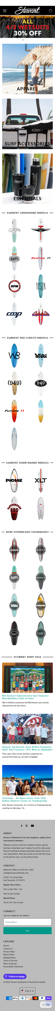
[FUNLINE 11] (15, 412)
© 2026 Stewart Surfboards (15, 982)
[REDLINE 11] (41, 259)
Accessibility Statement (13, 966)
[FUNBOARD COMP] (15, 440)
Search (6, 945)
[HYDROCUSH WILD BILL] (41, 634)
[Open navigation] (5, 10)
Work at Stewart (10, 963)
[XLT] (41, 481)
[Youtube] (32, 825)
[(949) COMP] (41, 384)
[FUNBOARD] (41, 412)
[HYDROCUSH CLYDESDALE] (15, 551)
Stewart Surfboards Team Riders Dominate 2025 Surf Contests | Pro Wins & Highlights (27, 748)
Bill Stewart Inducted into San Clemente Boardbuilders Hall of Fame (25, 697)
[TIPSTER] (41, 287)
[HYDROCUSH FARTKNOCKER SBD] (15, 634)
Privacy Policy (9, 951)
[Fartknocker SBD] (15, 509)
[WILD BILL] (15, 356)
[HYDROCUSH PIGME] (41, 606)
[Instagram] (27, 825)
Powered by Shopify (37, 982)
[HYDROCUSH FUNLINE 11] (41, 578)
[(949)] (15, 384)
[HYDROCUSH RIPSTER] (15, 578)
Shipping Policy (9, 957)
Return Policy (9, 954)
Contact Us (8, 948)
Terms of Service (10, 960)
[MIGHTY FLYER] (41, 231)
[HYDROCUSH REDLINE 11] (41, 551)
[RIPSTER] (15, 259)
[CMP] (15, 315)
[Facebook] (21, 825)
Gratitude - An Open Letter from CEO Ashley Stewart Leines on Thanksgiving (24, 799)
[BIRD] (15, 231)
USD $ (28, 991)
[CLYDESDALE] (41, 315)
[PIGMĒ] (15, 481)
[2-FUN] (41, 356)
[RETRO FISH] (41, 509)
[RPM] (15, 287)
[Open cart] (50, 10)
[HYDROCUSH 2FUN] (15, 606)
